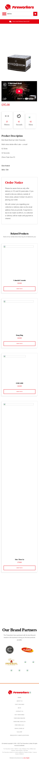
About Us (19, 701)
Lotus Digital (26, 758)
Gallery (19, 731)
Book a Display (19, 728)
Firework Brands (19, 718)
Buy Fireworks (19, 714)
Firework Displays (20, 721)
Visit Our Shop (19, 704)
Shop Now (19, 288)
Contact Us (19, 711)
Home (19, 697)
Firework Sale (19, 725)
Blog (19, 707)
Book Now (19, 611)
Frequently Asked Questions (19, 735)
